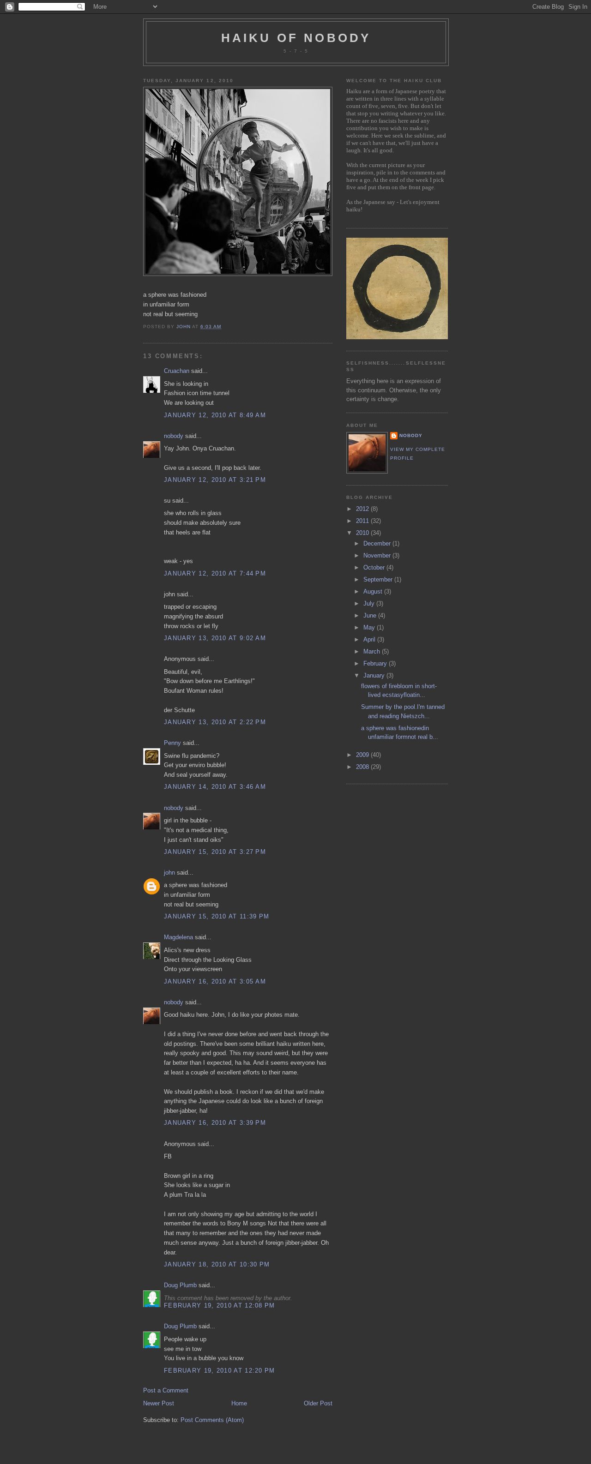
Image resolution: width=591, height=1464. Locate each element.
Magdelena (178, 937)
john (169, 872)
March (372, 651)
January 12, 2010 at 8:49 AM (215, 415)
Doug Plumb (180, 1285)
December (377, 543)
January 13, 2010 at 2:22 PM (215, 722)
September (378, 579)
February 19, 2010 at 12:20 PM (219, 1370)
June (370, 615)
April (370, 639)
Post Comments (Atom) (212, 1419)
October (374, 567)
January (374, 675)
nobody (173, 435)
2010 (363, 532)
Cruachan (176, 370)
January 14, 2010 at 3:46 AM (215, 786)
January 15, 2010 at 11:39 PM (216, 916)
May (370, 627)
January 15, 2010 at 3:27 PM (215, 851)
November (377, 555)
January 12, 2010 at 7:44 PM (215, 573)
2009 (363, 754)
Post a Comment (165, 1390)
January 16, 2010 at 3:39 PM (215, 1122)
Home (239, 1403)
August (373, 591)
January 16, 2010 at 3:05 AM (215, 981)
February (376, 663)
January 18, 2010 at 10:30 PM (217, 1264)
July (369, 603)
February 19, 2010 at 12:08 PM (219, 1305)
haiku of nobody (296, 38)
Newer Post (158, 1403)
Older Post (318, 1403)
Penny (172, 742)
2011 (363, 520)
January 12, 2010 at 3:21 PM (215, 479)
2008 (363, 766)
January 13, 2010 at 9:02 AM (215, 638)
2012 (363, 508)
